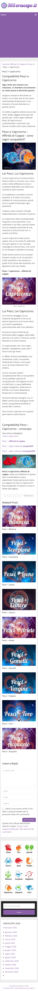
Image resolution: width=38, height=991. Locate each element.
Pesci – (13, 441)
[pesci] (29, 893)
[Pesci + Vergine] (19, 683)
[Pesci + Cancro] (19, 599)
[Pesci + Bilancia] (19, 516)
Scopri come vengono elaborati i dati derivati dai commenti (18, 829)
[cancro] (8, 866)
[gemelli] (29, 853)
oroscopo (12, 986)
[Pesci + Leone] (19, 571)
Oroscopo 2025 (8, 988)
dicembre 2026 (11, 972)
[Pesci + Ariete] (19, 627)
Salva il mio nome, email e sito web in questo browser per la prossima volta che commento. (17, 811)
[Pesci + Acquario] (19, 738)
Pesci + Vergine (9, 696)
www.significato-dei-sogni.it (25, 988)
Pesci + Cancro (8, 612)
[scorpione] (18, 879)
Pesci (5, 436)
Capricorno (13, 436)
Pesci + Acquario (9, 751)
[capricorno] (8, 893)
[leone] (18, 866)
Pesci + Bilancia (9, 529)
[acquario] (18, 893)
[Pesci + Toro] (19, 710)
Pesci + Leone (8, 584)
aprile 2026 (10, 943)
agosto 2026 (10, 957)
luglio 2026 (10, 954)
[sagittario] (29, 879)
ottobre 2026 (10, 964)
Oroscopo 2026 (10, 927)
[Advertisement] (19, 37)
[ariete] (8, 853)
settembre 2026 (12, 961)
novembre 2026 (12, 968)
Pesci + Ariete (8, 640)
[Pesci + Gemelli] (19, 655)
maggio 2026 (10, 946)
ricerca (19, 912)
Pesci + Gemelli (9, 668)
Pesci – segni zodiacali (17, 446)
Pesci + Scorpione (10, 557)
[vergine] (29, 866)
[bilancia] (8, 879)
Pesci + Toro (7, 723)
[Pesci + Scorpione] (19, 544)
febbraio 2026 (11, 935)
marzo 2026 (10, 939)
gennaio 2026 (11, 932)
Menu (3, 14)
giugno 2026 (10, 950)
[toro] (18, 853)
